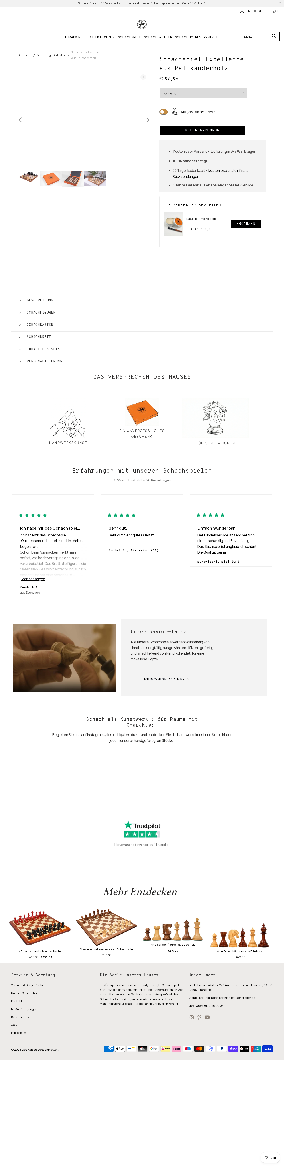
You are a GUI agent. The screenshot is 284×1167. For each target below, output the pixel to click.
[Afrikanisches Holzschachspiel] (40, 928)
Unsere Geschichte (24, 993)
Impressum (18, 1033)
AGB (14, 1025)
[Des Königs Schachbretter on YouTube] (207, 1017)
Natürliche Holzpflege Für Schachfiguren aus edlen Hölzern (201, 221)
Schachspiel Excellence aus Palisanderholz (86, 55)
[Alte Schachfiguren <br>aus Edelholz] (240, 928)
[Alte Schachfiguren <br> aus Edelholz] (173, 925)
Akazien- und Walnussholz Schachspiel (107, 949)
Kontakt (16, 1001)
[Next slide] (147, 119)
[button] (74, 37)
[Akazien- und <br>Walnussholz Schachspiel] (106, 927)
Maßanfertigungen (24, 1009)
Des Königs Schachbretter (40, 1050)
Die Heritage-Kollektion (51, 55)
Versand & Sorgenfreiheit (28, 985)
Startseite (25, 55)
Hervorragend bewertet (131, 845)
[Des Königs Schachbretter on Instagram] (192, 1017)
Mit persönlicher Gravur (198, 112)
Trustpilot (135, 480)
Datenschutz (20, 1017)
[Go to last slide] (20, 119)
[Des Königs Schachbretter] (142, 24)
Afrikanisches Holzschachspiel (40, 951)
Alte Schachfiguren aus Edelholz (173, 945)
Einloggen (255, 11)
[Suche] (274, 36)
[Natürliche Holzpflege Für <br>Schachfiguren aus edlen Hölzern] (173, 224)
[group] (29, 179)
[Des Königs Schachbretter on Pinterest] (199, 1017)
